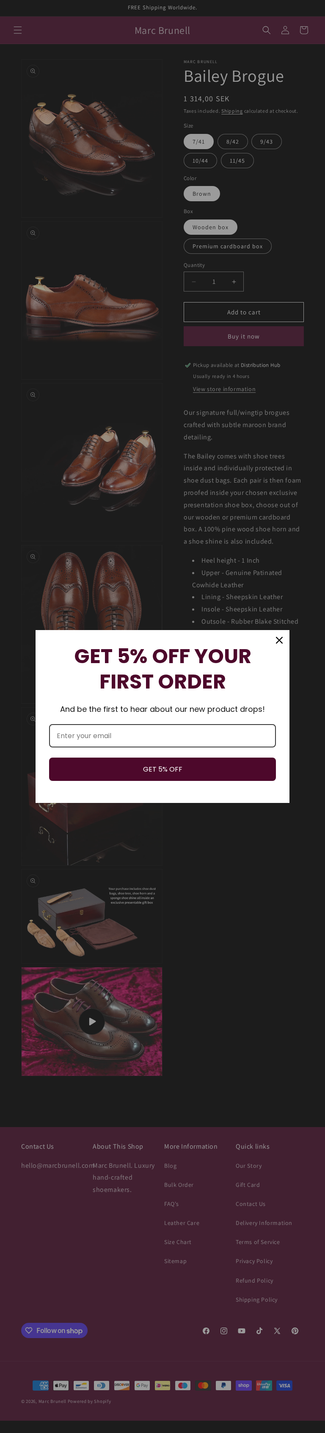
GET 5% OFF (162, 769)
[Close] (279, 640)
